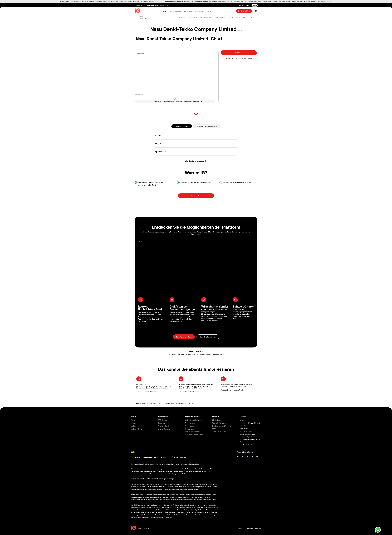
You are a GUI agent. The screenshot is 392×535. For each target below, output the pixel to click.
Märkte (133, 416)
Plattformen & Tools (175, 11)
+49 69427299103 (246, 431)
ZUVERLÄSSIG (247, 58)
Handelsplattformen (192, 416)
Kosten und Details (182, 126)
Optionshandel (163, 423)
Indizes (133, 423)
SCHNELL (230, 58)
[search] (255, 11)
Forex (133, 420)
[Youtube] (253, 457)
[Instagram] (257, 457)
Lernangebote (199, 11)
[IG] (137, 11)
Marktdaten (216, 420)
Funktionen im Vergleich (194, 434)
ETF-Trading (193, 17)
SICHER (238, 58)
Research (215, 416)
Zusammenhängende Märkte (206, 126)
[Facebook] (248, 457)
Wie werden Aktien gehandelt (238, 17)
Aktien (133, 426)
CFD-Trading (162, 420)
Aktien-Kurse (182, 17)
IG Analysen (188, 11)
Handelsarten (163, 416)
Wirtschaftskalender (220, 423)
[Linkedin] (238, 457)
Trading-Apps (190, 423)
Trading (163, 11)
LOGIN (255, 5)
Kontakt (243, 416)
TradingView (189, 426)
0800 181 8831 (245, 423)
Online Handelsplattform (194, 420)
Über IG (209, 11)
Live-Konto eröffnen (244, 11)
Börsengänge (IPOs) (206, 17)
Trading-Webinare (219, 431)
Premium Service (164, 426)
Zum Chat (249, 445)
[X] (243, 457)
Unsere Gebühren (164, 429)
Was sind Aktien (221, 17)
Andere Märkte (136, 429)
